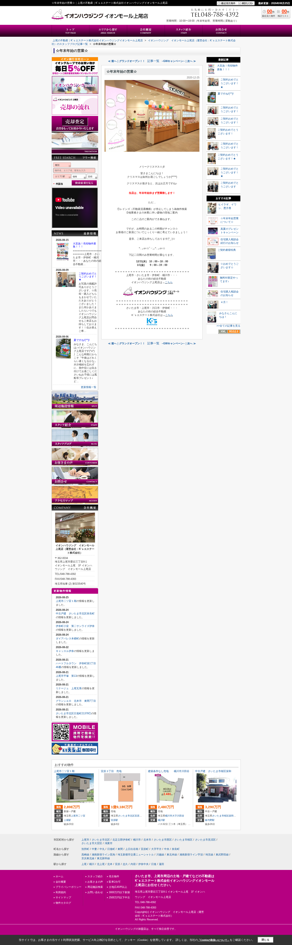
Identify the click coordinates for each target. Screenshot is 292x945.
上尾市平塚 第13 (66, 675)
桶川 (91, 864)
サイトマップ (63, 897)
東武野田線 (222, 854)
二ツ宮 (81, 815)
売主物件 (114, 876)
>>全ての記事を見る (228, 325)
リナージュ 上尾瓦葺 (69, 688)
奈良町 (176, 849)
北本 (109, 864)
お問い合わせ (95, 892)
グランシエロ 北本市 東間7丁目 (76, 700)
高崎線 (85, 854)
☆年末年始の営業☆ (121, 71)
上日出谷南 (131, 849)
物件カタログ (63, 902)
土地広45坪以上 (118, 886)
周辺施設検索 (95, 886)
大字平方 (156, 849)
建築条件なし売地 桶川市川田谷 (168, 771)
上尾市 (74, 815)
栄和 (231, 815)
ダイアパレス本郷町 (67, 638)
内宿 (133, 864)
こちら (169, 282)
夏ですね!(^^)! (82, 340)
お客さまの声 (95, 881)
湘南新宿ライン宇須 (191, 854)
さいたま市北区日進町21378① (73, 713)
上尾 (84, 864)
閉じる (265, 939)
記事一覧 (153, 61)
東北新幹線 (103, 858)
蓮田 (161, 864)
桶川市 (168, 815)
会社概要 (61, 881)
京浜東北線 (87, 858)
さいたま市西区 (163, 839)
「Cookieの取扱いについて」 (214, 940)
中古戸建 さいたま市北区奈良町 (75, 613)
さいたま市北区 (126, 815)
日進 (153, 864)
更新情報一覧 (88, 387)
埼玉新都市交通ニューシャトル (136, 854)
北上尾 (101, 864)
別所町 (85, 849)
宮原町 (138, 815)
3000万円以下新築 (119, 892)
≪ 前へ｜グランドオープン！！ (126, 61)
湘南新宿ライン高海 (103, 854)
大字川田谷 (178, 815)
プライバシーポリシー (68, 886)
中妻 (94, 849)
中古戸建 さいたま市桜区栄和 (213, 771)
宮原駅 (114, 820)
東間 (120, 849)
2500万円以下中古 (119, 897)
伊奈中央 (143, 864)
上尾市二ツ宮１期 (66, 600)
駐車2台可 (115, 881)
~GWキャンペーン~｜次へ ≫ (179, 61)
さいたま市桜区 (220, 815)
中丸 (102, 849)
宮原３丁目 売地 (111, 771)
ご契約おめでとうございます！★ (88, 276)
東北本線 (172, 854)
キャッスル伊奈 (65, 651)
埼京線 (209, 854)
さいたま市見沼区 (205, 839)
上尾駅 (67, 820)
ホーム (59, 876)
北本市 (147, 839)
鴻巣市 (108, 843)
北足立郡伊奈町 (121, 839)
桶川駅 (161, 820)
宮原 (117, 864)
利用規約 (61, 892)
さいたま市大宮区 (91, 843)
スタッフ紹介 (95, 876)
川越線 (160, 854)
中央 (166, 849)
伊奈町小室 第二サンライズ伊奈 (75, 626)
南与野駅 (210, 820)
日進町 (111, 849)
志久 (125, 864)
